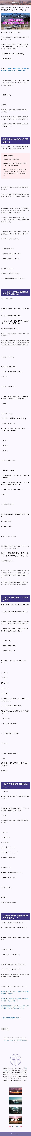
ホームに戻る (15, 1127)
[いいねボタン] (3, 1029)
